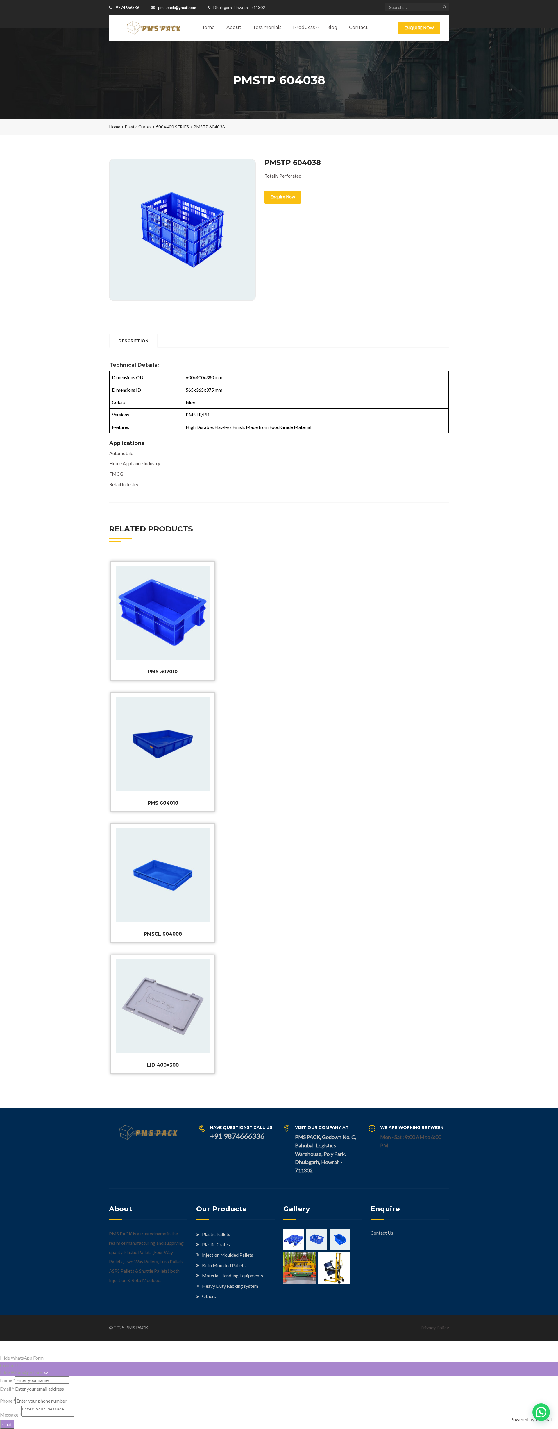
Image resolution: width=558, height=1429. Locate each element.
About (233, 27)
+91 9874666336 (237, 1136)
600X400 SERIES (172, 126)
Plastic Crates (138, 126)
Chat (7, 1424)
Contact (358, 27)
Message (10, 1414)
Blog (331, 27)
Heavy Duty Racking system (230, 1286)
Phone (7, 1400)
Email (7, 1389)
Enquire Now (419, 27)
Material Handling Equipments (232, 1275)
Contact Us (382, 1232)
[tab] (133, 341)
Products (304, 27)
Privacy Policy (435, 1327)
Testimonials (267, 27)
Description (133, 340)
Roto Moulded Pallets (224, 1265)
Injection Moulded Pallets (227, 1255)
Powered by (531, 1419)
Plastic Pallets (216, 1234)
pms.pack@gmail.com (177, 7)
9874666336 (127, 7)
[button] (541, 1412)
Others (209, 1296)
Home (208, 27)
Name (7, 1380)
